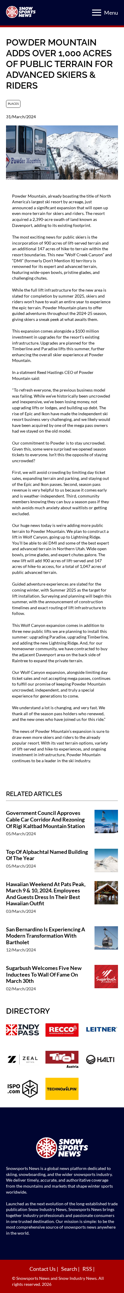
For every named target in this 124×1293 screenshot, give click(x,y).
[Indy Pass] (22, 1030)
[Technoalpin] (62, 1089)
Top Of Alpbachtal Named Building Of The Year (47, 855)
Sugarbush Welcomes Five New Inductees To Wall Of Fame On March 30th (44, 974)
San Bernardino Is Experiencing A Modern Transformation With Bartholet (45, 935)
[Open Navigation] (96, 13)
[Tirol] (62, 1060)
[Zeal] (22, 1060)
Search (69, 1268)
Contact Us (43, 1268)
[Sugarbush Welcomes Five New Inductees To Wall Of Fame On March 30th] (106, 981)
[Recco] (62, 1030)
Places (13, 103)
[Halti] (101, 1060)
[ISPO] (22, 1089)
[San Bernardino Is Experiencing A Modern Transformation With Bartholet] (106, 942)
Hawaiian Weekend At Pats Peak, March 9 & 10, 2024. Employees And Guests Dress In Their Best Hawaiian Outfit (45, 894)
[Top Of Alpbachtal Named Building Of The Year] (106, 862)
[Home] (62, 1148)
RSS (87, 1268)
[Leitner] (101, 1030)
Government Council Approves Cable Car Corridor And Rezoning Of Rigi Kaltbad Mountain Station (45, 819)
